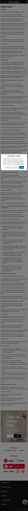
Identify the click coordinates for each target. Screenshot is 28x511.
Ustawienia (8, 167)
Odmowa (15, 167)
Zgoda (21, 167)
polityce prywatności (20, 164)
